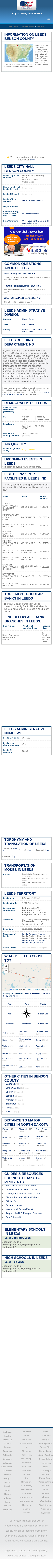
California (7, 1455)
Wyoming (45, 1513)
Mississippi (26, 1458)
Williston (39, 1136)
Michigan (26, 1451)
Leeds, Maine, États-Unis (33, 940)
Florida (7, 1474)
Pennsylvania (45, 1443)
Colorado (7, 1459)
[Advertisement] (26, 112)
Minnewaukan (25, 1039)
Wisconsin (46, 1509)
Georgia (7, 1478)
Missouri (26, 1462)
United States (28, 319)
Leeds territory (20, 893)
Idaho (7, 1490)
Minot (4, 1137)
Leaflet (15, 989)
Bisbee (5, 1053)
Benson (25, 329)
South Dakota (45, 1459)
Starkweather (25, 1058)
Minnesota (26, 1455)
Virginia (45, 1497)
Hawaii (7, 1486)
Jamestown (40, 1144)
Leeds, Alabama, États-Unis (34, 934)
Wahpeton (6, 1151)
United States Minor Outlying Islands (45, 1481)
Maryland (26, 1439)
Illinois (7, 1494)
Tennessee (45, 1463)
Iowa (7, 1502)
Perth (37, 1067)
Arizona (7, 1447)
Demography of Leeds (25, 403)
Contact (22, 1555)
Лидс (47, 850)
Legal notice (11, 1550)
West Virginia (45, 1505)
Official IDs (11, 1201)
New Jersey (26, 1485)
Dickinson (6, 1144)
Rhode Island (45, 1451)
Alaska (7, 1436)
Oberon (5, 1058)
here (32, 159)
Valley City (40, 1151)
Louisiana (26, 1431)
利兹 (14, 857)
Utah (45, 1489)
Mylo (21, 1053)
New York (26, 1493)
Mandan (22, 1144)
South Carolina (45, 1455)
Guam (7, 1482)
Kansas (7, 1506)
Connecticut (7, 1467)
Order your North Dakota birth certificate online (35, 222)
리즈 (29, 850)
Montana (26, 1466)
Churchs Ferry (41, 1032)
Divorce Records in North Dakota (22, 1197)
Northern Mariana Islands (26, 1508)
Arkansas (7, 1451)
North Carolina (26, 1497)
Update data (25, 1550)
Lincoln (22, 1158)
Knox (15, 996)
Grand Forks (41, 1129)
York (27, 994)
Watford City (7, 1158)
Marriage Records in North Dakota (23, 1193)
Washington (45, 1501)
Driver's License (14, 1205)
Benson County (28, 26)
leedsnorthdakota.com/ (22, 67)
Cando (43, 1004)
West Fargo (24, 1136)
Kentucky (7, 1510)
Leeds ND (41, 26)
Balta (21, 1067)
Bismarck (23, 1129)
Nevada (26, 1474)
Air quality (15, 444)
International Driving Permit (19, 1209)
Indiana (7, 1498)
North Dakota (13, 26)
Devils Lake (7, 1066)
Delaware (7, 1471)
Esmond (39, 1046)
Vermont (46, 1493)
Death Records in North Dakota (21, 1189)
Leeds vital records (30, 214)
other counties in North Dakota (34, 330)
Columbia (7, 1463)
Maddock (10, 1024)
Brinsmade (35, 994)
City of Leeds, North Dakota (27, 13)
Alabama (7, 1432)
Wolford (5, 1046)
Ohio (45, 1431)
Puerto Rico (45, 1447)
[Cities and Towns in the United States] (26, 5)
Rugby (38, 1053)
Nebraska (26, 1470)
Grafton (38, 1158)
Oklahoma (46, 1435)
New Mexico (26, 1489)
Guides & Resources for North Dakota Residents (23, 1178)
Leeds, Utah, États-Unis (32, 943)
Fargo (5, 1129)
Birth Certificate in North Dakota (21, 1185)
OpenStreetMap (34, 989)
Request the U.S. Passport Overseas (24, 1213)
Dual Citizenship (14, 1217)
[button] (6, 966)
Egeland (39, 1058)
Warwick (10, 1100)
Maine (26, 1435)
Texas (45, 1467)
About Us (12, 1555)
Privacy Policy (40, 1550)
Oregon (45, 1439)
